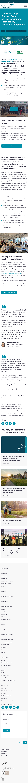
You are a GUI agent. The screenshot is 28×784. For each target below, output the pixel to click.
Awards (3, 660)
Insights (3, 652)
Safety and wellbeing (6, 695)
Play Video (14, 109)
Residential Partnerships (6, 606)
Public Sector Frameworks (7, 581)
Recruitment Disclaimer (5, 755)
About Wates (4, 657)
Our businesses (5, 675)
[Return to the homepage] (8, 6)
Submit (6, 730)
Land (2, 632)
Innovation (3, 693)
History (3, 670)
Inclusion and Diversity (6, 690)
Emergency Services (6, 619)
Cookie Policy (4, 751)
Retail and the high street (20, 31)
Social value (4, 698)
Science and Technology (6, 642)
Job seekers (4, 571)
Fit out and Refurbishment (7, 596)
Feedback (25, 1)
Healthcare (3, 622)
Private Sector (4, 576)
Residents (4, 1)
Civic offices (4, 612)
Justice (3, 629)
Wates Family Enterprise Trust (8, 680)
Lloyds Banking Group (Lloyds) (11, 60)
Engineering (4, 591)
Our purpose (4, 667)
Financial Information (6, 665)
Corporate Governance (6, 662)
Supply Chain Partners (6, 583)
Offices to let (4, 604)
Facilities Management (6, 594)
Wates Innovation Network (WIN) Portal (11, 273)
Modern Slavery (4, 757)
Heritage (3, 624)
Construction (4, 589)
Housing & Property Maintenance (8, 599)
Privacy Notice (4, 753)
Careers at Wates (5, 683)
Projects (3, 655)
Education (3, 617)
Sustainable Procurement (7, 700)
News (3, 31)
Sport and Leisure (5, 644)
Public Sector (4, 578)
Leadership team (5, 673)
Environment (4, 688)
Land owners (4, 573)
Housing (3, 637)
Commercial (9, 31)
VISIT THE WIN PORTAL (9, 292)
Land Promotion (4, 601)
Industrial (3, 627)
